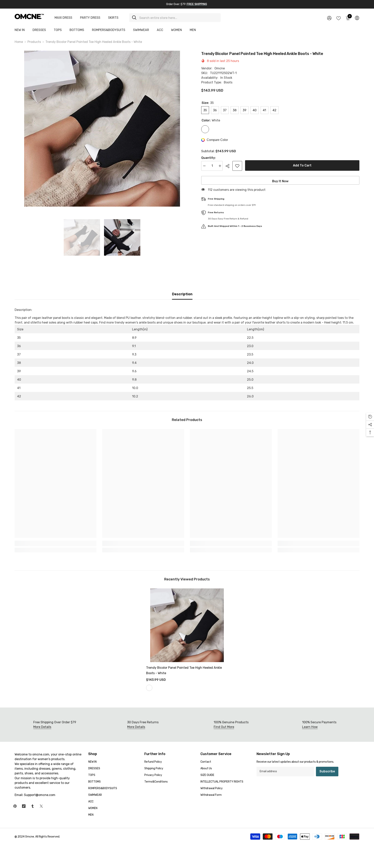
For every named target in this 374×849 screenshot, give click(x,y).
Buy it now (280, 181)
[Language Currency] (357, 17)
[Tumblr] (32, 806)
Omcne (219, 68)
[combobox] (178, 17)
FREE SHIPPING (197, 4)
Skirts (113, 17)
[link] (55, 543)
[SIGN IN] (329, 18)
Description (182, 294)
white (149, 688)
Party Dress (90, 17)
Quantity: (208, 158)
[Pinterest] (15, 806)
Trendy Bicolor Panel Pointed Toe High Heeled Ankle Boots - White (184, 670)
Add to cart (302, 165)
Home (19, 42)
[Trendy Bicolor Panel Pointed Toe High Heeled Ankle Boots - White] (187, 625)
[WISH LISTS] (338, 18)
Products (34, 42)
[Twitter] (41, 806)
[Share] (229, 166)
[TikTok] (24, 806)
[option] (102, 129)
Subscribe (327, 771)
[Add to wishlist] (237, 166)
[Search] (175, 17)
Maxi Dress (63, 17)
